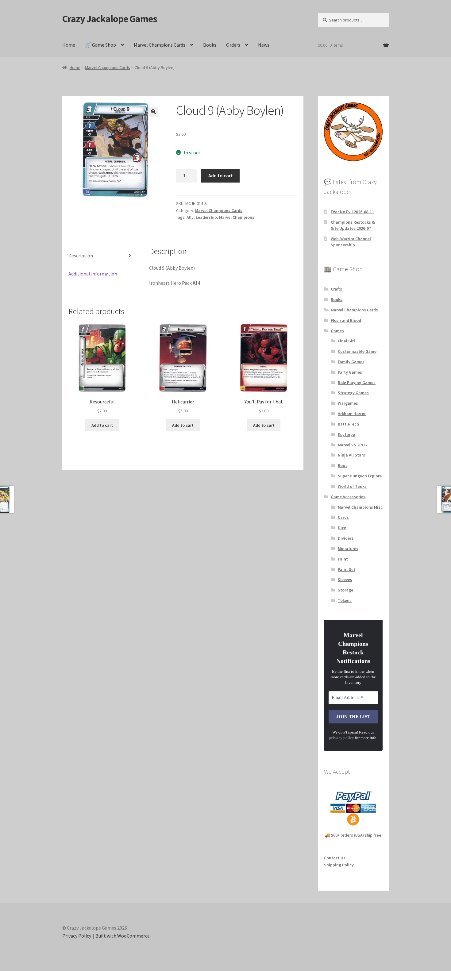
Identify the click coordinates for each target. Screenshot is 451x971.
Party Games (350, 372)
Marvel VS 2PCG (352, 445)
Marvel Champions (236, 217)
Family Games (351, 361)
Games (337, 330)
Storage (345, 590)
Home (68, 45)
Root (342, 465)
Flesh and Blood (346, 320)
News (263, 45)
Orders (233, 45)
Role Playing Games (357, 382)
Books (209, 45)
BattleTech (348, 424)
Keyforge (346, 434)
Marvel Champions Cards (159, 45)
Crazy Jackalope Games (109, 19)
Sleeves (345, 579)
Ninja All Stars (351, 455)
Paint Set (346, 569)
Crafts (336, 289)
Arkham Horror (352, 413)
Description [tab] (80, 255)
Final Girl (346, 341)
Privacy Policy (76, 936)
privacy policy (341, 737)
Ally (190, 217)
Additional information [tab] (92, 274)
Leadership (206, 217)
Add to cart (220, 175)
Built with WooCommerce (122, 936)
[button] (153, 112)
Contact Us (334, 858)
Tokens (345, 600)
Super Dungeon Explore (360, 476)
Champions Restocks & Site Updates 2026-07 (353, 225)
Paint (343, 559)
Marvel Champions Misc (360, 507)
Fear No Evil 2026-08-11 (352, 211)
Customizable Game (357, 351)
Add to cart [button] (102, 425)
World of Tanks (352, 486)
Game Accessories (348, 496)
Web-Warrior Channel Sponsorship (351, 242)
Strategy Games (353, 392)
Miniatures (348, 548)
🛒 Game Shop (100, 45)
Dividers (345, 538)
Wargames (348, 403)
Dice (342, 527)
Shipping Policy (339, 865)
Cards (343, 517)
